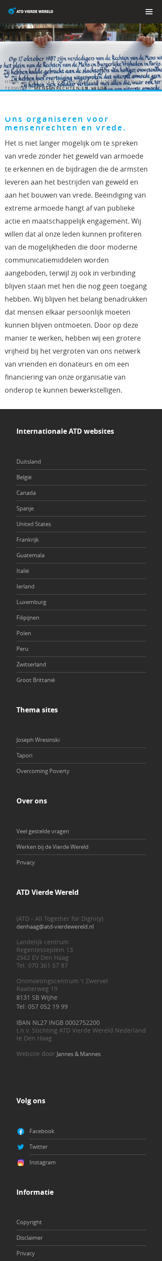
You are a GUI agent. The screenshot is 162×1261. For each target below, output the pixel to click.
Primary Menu (149, 11)
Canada (26, 493)
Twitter (38, 1146)
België (24, 477)
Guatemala (30, 555)
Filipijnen (27, 617)
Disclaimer (29, 1238)
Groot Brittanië (35, 680)
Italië (22, 571)
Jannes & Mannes (79, 1054)
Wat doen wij (46, 81)
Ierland (25, 586)
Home (12, 81)
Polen (23, 633)
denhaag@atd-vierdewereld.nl (55, 926)
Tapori (24, 755)
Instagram (42, 1162)
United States (33, 524)
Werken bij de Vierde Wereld (52, 847)
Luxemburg (31, 602)
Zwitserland (31, 664)
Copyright (29, 1222)
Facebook (41, 1131)
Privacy (25, 862)
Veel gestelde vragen (42, 831)
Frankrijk (27, 539)
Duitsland (28, 461)
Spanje (25, 508)
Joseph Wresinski (38, 740)
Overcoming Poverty (43, 771)
